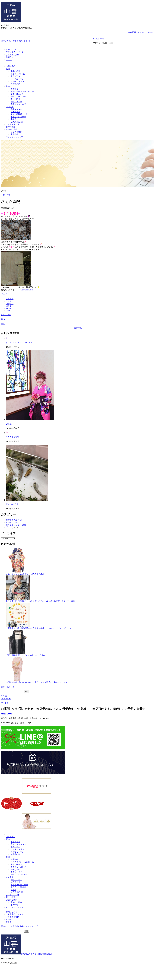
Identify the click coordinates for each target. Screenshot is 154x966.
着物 (8, 86)
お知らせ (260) (12, 522)
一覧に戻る (6, 195)
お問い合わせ (7, 41)
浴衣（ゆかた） (17, 94)
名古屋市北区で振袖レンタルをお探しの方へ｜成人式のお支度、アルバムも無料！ (41, 601)
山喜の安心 (10, 66)
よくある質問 (130, 32)
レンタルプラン (17, 79)
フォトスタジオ (12, 124)
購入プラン (15, 76)
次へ (3, 324)
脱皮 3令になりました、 (16, 504)
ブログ (150, 32)
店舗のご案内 (11, 129)
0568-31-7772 (98, 39)
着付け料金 (15, 99)
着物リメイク (16, 102)
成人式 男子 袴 (17, 122)
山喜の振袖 (15, 71)
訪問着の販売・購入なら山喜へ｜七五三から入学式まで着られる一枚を (36, 682)
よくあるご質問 (12, 55)
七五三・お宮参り (18, 117)
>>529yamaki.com (25, 290)
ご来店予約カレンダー (22, 41)
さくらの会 (6, 315)
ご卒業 (9, 424)
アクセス (5, 703)
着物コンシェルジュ (19, 104)
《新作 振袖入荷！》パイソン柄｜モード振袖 (25, 655)
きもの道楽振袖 (12, 437)
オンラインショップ (14, 137)
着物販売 (14, 89)
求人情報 (14, 134)
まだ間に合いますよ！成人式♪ (19, 342)
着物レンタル (16, 109)
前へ (3, 319)
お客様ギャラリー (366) (16, 525)
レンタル (9, 107)
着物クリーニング (18, 96)
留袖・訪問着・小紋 (19, 114)
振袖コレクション (18, 74)
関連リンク (6, 926)
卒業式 (13, 119)
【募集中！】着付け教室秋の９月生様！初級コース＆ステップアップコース (38, 628)
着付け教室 (10, 127)
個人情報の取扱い (18, 926)
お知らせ (141, 32)
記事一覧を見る (7, 687)
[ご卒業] (30, 420)
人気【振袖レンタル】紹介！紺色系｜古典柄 (25, 574)
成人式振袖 (15, 112)
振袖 (8, 69)
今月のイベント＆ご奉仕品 (22, 91)
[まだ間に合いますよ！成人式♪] (7, 338)
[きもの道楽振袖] (7, 433)
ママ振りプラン (17, 81)
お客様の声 (15, 84)
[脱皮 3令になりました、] (27, 500)
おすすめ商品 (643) (14, 520)
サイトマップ (32, 926)
